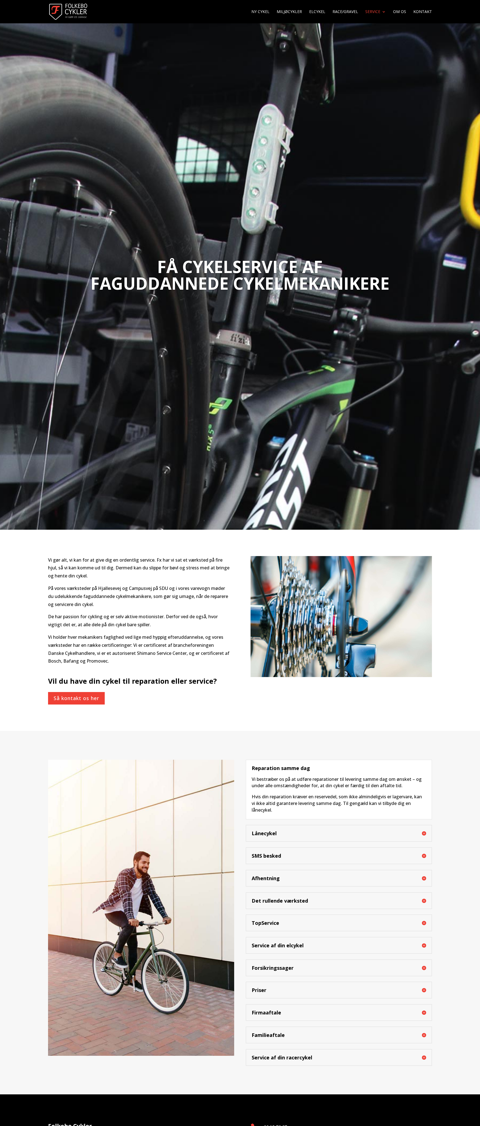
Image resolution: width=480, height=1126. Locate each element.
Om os (399, 12)
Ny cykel (260, 12)
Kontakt (422, 12)
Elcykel (317, 12)
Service (372, 12)
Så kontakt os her (76, 698)
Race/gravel (345, 12)
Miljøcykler (289, 12)
